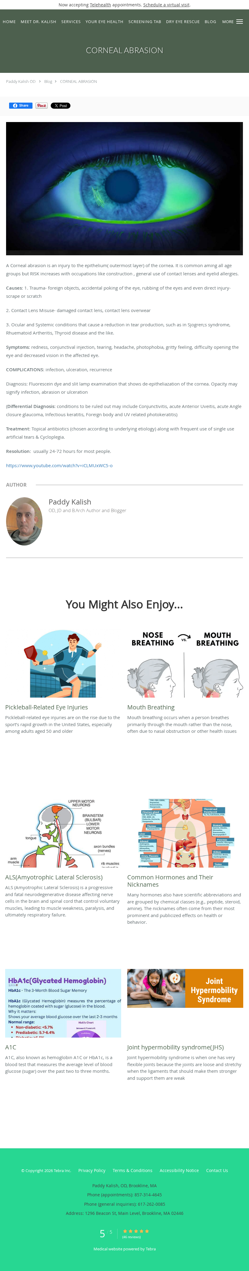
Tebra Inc (62, 1170)
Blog (48, 81)
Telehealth (100, 5)
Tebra (151, 1249)
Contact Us (217, 1170)
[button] (239, 21)
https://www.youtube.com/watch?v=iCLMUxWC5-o (59, 465)
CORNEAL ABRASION (78, 81)
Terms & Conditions (132, 1170)
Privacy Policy (91, 1170)
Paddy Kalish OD (21, 81)
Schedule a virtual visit (166, 5)
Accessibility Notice (179, 1170)
